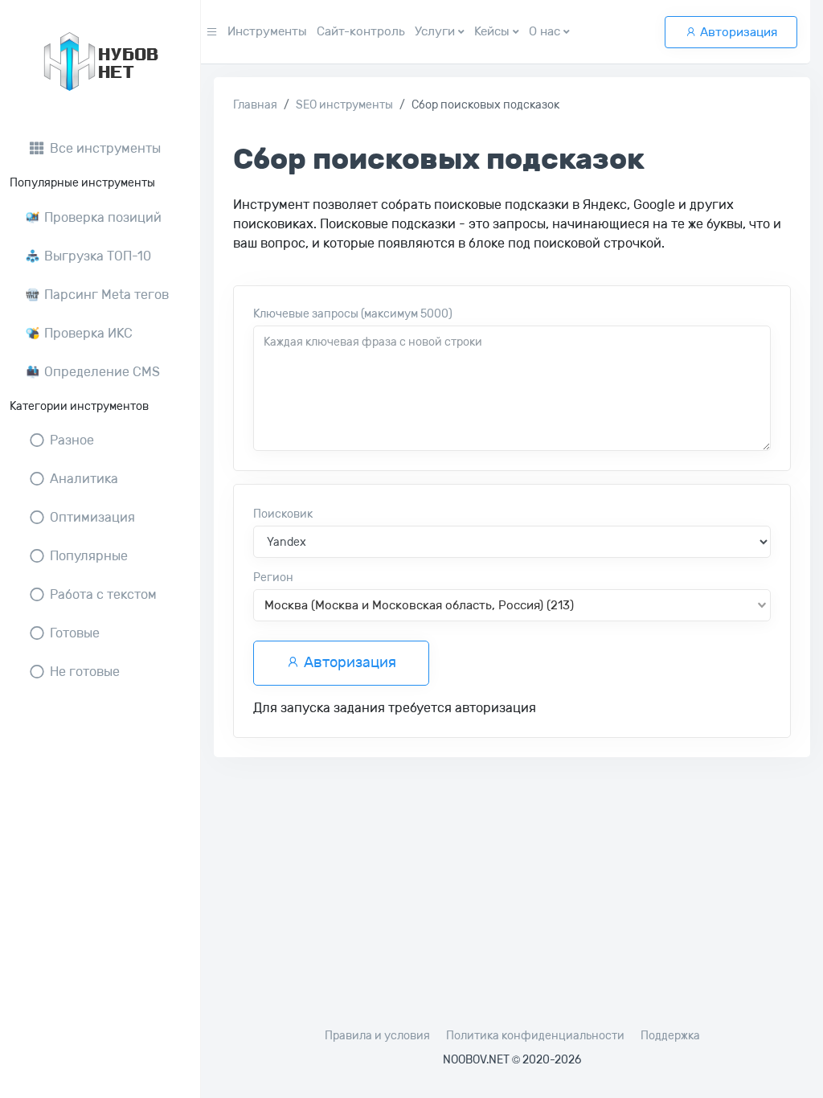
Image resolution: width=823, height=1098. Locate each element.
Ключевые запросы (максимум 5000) (352, 314)
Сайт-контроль (361, 31)
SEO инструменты (344, 105)
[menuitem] (100, 148)
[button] (212, 32)
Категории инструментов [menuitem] (79, 406)
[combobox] (512, 605)
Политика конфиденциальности (535, 1036)
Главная (255, 105)
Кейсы (493, 31)
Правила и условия (377, 1036)
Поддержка (670, 1036)
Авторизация (737, 32)
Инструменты (267, 31)
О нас (546, 31)
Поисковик (283, 514)
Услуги (436, 31)
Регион (273, 577)
